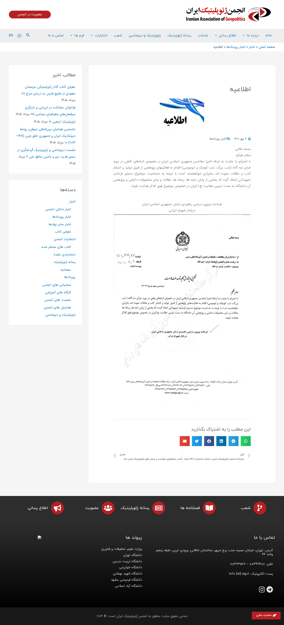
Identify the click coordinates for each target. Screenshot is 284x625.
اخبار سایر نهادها (60, 224)
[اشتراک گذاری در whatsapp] (246, 441)
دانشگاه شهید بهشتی (127, 573)
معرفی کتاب (63, 231)
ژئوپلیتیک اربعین (63, 121)
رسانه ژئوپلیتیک (64, 262)
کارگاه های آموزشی (58, 292)
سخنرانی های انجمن (57, 285)
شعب (245, 508)
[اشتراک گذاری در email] (185, 441)
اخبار (72, 201)
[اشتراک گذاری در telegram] (234, 441)
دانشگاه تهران (132, 555)
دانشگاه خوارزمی (130, 567)
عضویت (92, 508)
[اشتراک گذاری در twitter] (197, 441)
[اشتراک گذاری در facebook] (209, 441)
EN (11, 35)
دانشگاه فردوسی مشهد (126, 579)
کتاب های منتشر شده (56, 247)
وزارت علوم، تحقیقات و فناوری (121, 549)
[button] (266, 615)
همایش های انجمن (57, 307)
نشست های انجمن (58, 300)
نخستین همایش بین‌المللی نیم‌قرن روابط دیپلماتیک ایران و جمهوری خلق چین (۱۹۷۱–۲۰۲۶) (45, 136)
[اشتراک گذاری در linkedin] (221, 441)
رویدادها (69, 277)
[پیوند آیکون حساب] (19, 36)
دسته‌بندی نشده (64, 254)
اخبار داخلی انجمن (58, 209)
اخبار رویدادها (218, 138)
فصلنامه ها (190, 508)
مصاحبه (66, 269)
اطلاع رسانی (38, 508)
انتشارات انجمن (64, 239)
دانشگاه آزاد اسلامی (128, 586)
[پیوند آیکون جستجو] (28, 35)
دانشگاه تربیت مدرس (127, 561)
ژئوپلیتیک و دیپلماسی (60, 314)
